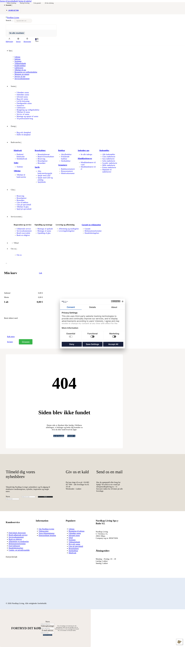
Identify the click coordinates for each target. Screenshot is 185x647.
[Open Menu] (6, 263)
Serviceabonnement (22, 79)
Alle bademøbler (108, 154)
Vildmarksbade (20, 63)
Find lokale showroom (17, 533)
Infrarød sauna (22, 97)
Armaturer (62, 165)
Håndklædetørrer (85, 158)
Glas (12, 190)
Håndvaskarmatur (68, 173)
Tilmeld (45, 496)
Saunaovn (20, 105)
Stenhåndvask (22, 159)
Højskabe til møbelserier (107, 171)
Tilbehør (17, 171)
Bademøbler (104, 150)
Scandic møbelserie (109, 163)
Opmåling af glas (44, 233)
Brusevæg (41, 159)
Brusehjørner (43, 161)
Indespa (17, 59)
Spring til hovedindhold (9, 1)
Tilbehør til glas (23, 207)
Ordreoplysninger (47, 626)
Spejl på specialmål (24, 209)
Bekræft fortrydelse (48, 634)
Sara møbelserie (108, 159)
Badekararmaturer (68, 169)
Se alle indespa (86, 154)
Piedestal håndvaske (21, 155)
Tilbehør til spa (20, 70)
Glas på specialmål (24, 205)
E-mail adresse (47, 630)
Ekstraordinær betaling (47, 535)
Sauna (13, 86)
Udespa (17, 57)
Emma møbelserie (109, 167)
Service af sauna (23, 114)
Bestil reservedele (23, 233)
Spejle (37, 167)
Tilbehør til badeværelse (21, 176)
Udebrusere (19, 68)
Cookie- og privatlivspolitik (19, 550)
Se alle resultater (16, 33)
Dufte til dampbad (23, 135)
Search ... (9, 20)
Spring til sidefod (24, 1)
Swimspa (18, 61)
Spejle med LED (44, 175)
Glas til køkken (22, 202)
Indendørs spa (83, 150)
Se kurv (10, 342)
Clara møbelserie (108, 157)
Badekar (61, 150)
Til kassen (25, 342)
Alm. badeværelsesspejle (45, 172)
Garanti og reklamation (91, 225)
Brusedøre (41, 163)
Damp (13, 126)
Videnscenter (44, 531)
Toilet (16, 163)
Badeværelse (15, 142)
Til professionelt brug (25, 118)
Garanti (87, 229)
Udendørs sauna (23, 92)
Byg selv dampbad (24, 132)
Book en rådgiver (23, 235)
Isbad (71, 538)
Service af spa (20, 76)
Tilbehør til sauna (23, 112)
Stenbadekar (65, 161)
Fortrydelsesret (14, 546)
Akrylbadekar (66, 154)
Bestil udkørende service (18, 535)
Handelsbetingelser (92, 233)
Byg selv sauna (22, 99)
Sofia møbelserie (108, 161)
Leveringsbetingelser (67, 231)
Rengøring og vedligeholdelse (26, 72)
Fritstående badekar (65, 158)
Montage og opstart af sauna (27, 116)
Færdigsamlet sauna (24, 103)
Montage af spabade (45, 229)
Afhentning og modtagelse (69, 229)
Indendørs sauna (23, 95)
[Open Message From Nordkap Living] (179, 642)
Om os (13, 249)
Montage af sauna (44, 231)
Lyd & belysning (23, 101)
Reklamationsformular (93, 231)
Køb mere (11, 336)
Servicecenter (16, 217)
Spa (10, 51)
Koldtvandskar (20, 65)
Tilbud (16, 243)
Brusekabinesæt (44, 154)
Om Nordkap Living (46, 529)
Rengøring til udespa (76, 531)
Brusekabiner (40, 150)
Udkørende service (24, 229)
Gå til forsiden (58, 436)
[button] (37, 39)
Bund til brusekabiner (46, 157)
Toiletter (20, 167)
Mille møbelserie (108, 165)
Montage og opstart (22, 74)
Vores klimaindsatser (46, 533)
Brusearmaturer (67, 171)
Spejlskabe (42, 182)
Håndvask (18, 150)
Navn (8, 496)
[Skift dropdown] (11, 5)
